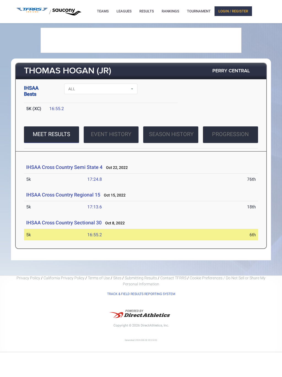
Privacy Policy (28, 278)
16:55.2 (56, 108)
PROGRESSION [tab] (230, 134)
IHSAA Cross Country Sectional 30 (64, 222)
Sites (117, 278)
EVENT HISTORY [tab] (111, 134)
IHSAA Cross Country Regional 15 (63, 195)
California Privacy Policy (64, 278)
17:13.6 (94, 206)
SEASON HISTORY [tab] (171, 134)
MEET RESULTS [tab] (51, 134)
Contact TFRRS (173, 278)
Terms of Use (99, 278)
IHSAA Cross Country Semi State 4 (64, 167)
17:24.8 (94, 179)
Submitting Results (141, 278)
